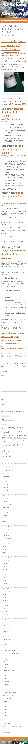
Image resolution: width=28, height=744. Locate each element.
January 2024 (6, 498)
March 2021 (6, 577)
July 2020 (5, 597)
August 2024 (6, 479)
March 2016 (6, 625)
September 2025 (7, 456)
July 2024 (5, 482)
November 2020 (7, 586)
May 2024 (5, 487)
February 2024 (6, 496)
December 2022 (7, 535)
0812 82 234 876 (17, 340)
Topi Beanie (6, 667)
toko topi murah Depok (8, 659)
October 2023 (6, 507)
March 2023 (6, 527)
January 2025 (6, 473)
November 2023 (7, 504)
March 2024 (6, 493)
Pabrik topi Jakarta (7, 647)
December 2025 (7, 453)
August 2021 (6, 566)
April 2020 (5, 606)
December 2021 (7, 563)
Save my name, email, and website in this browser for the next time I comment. (13, 412)
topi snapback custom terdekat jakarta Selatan (13, 721)
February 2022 (6, 560)
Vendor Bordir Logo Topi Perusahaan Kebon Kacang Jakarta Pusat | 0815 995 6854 (13, 444)
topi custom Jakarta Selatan (9, 692)
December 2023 (7, 501)
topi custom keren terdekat (9, 695)
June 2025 (5, 459)
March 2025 (6, 467)
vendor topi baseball (20, 353)
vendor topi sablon (13, 356)
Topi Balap (5, 664)
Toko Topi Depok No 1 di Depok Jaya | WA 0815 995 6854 (7, 365)
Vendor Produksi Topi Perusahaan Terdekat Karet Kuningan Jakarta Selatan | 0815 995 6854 (14, 436)
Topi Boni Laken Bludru (8, 670)
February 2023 (6, 529)
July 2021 (5, 569)
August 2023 (6, 513)
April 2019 (5, 620)
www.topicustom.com (11, 347)
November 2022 (7, 538)
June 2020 (5, 600)
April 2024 (5, 490)
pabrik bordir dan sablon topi (9, 642)
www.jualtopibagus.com (7, 348)
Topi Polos (5, 712)
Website (3, 404)
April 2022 (5, 555)
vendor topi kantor (22, 355)
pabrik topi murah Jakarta (9, 650)
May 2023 (5, 521)
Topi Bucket (6, 684)
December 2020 (7, 583)
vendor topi (12, 353)
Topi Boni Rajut (6, 676)
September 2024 (7, 476)
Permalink (9, 358)
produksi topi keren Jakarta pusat (10, 656)
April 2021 (5, 575)
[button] (25, 741)
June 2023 (5, 518)
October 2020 (6, 589)
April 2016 (5, 622)
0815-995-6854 (8, 340)
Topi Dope (5, 704)
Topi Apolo (5, 661)
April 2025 (5, 465)
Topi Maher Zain (7, 709)
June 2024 (5, 484)
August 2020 (6, 594)
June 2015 (5, 628)
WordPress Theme (14, 739)
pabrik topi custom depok (9, 645)
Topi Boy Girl (6, 681)
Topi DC (5, 701)
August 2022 (6, 546)
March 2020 (6, 608)
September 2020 (7, 591)
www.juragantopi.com (7, 350)
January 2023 (6, 532)
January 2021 (6, 580)
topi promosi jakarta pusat (9, 718)
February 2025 (6, 470)
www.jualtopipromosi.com (20, 348)
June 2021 (5, 572)
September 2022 (7, 544)
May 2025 (5, 462)
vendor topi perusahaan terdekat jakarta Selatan (14, 726)
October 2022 (6, 541)
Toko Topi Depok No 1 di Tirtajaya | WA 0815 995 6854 (20, 365)
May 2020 (5, 603)
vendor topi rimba (5, 356)
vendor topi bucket (13, 355)
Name (3, 394)
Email (3, 399)
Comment (4, 378)
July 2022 (5, 549)
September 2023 (7, 510)
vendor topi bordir (5, 355)
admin (13, 34)
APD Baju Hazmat (7, 639)
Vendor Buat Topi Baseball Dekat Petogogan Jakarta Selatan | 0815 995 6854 (13, 427)
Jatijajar (13, 96)
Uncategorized (6, 723)
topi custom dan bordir (8, 690)
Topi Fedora (6, 706)
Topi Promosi (5, 353)
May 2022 (5, 552)
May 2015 (5, 631)
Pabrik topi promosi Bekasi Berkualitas (12, 653)
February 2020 (6, 611)
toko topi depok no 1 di (11, 52)
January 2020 (6, 614)
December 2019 (7, 617)
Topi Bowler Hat (7, 678)
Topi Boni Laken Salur (8, 673)
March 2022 (6, 558)
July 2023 (5, 515)
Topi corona (6, 687)
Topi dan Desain (7, 698)
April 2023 (5, 524)
